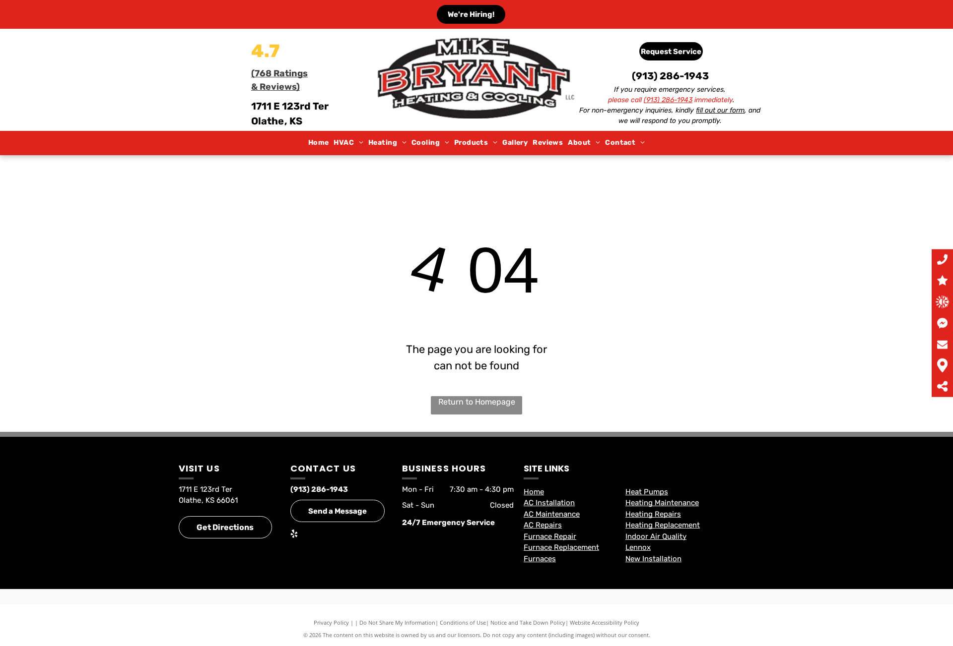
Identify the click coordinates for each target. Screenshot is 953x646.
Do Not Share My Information (397, 622)
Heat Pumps (646, 491)
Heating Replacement (662, 525)
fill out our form (720, 110)
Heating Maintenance (662, 502)
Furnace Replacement (561, 547)
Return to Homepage (476, 402)
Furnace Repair (550, 536)
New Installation (653, 558)
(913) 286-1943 (670, 76)
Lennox (638, 547)
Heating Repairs (653, 514)
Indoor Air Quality (655, 536)
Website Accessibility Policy (604, 622)
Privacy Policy (331, 622)
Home (534, 491)
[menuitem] (319, 143)
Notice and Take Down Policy (527, 622)
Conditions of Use (463, 622)
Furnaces (540, 558)
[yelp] (294, 534)
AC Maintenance (552, 514)
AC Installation (549, 502)
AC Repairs (543, 525)
